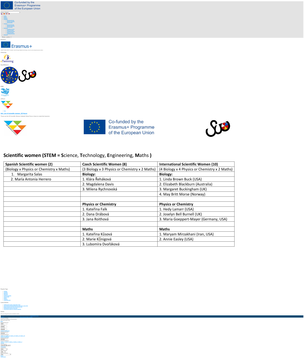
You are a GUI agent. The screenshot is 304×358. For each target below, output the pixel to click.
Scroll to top (3, 356)
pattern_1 (3, 341)
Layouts (2, 343)
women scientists (7, 295)
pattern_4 (16, 341)
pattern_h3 (12, 335)
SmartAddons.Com (34, 315)
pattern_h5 (22, 335)
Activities (6, 292)
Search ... (3, 12)
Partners (5, 299)
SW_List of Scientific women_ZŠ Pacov (14, 113)
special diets (6, 296)
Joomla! (2, 317)
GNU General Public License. (26, 317)
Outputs (5, 291)
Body (2, 321)
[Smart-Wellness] (20, 9)
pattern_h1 (3, 335)
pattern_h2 (8, 335)
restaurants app (7, 300)
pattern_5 (20, 341)
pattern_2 (7, 341)
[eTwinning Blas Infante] (7, 62)
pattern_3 (11, 341)
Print (5, 111)
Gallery (5, 298)
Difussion (6, 294)
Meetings (6, 293)
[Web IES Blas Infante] (5, 96)
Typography (3, 346)
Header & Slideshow (5, 330)
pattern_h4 (17, 335)
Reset (2, 355)
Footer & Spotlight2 (5, 337)
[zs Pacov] (7, 108)
